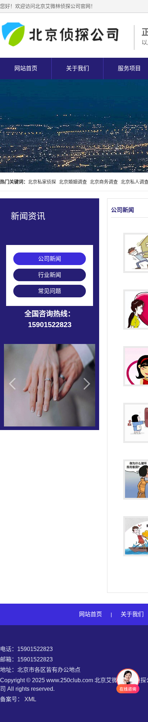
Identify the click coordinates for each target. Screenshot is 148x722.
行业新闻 (49, 275)
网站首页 (25, 68)
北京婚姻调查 (73, 181)
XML (30, 699)
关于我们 (77, 68)
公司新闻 (49, 259)
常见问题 (49, 291)
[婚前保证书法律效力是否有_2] (49, 385)
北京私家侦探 (42, 181)
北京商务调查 (104, 181)
